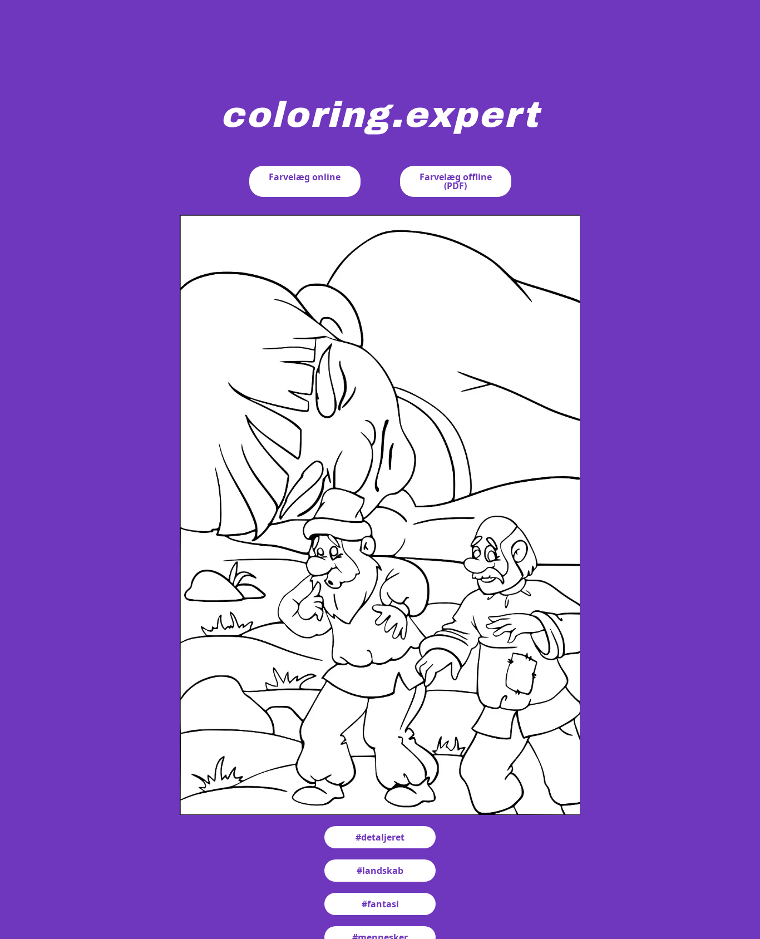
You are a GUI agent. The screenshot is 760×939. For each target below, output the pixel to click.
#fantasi (380, 904)
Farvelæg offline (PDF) (456, 181)
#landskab (380, 870)
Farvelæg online (304, 177)
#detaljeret (380, 837)
